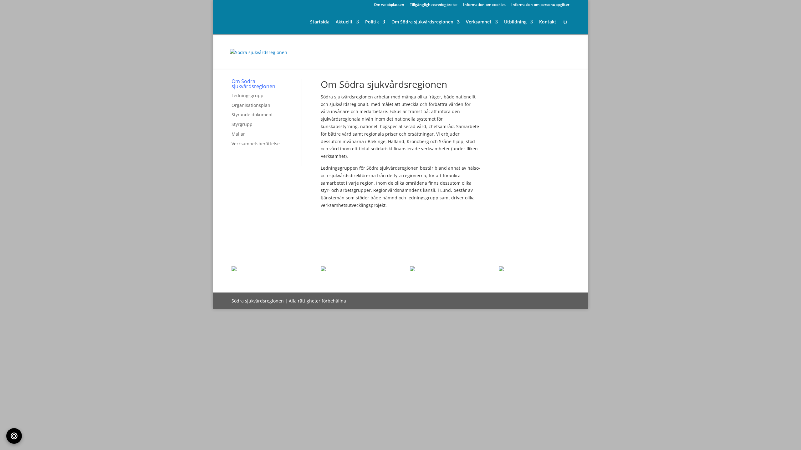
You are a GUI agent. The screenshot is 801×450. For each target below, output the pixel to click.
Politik (372, 22)
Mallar (238, 134)
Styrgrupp (242, 124)
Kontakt (547, 22)
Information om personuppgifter (540, 5)
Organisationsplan (251, 105)
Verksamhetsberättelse (256, 144)
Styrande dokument (252, 115)
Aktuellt (344, 22)
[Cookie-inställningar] (14, 436)
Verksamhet (479, 22)
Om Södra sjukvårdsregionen (422, 22)
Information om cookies (484, 5)
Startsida (319, 22)
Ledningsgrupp (247, 95)
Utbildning (515, 22)
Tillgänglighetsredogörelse (433, 5)
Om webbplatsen (389, 5)
